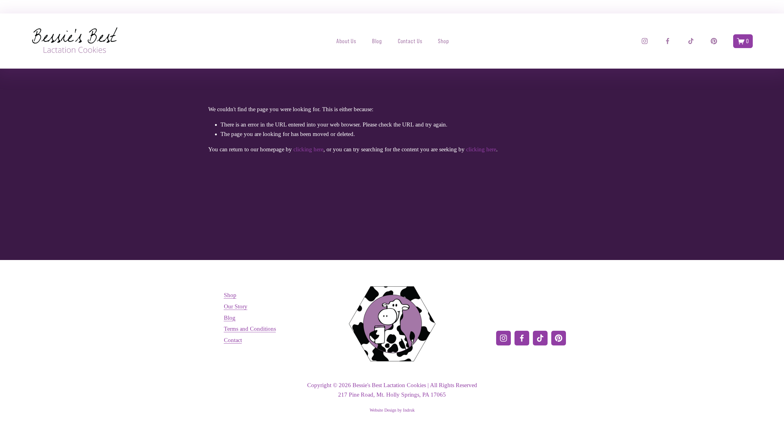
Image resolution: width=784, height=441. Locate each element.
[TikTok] (691, 41)
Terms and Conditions (250, 329)
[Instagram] (644, 41)
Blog (377, 41)
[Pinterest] (714, 41)
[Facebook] (667, 41)
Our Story (235, 306)
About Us (346, 41)
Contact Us (410, 41)
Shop (443, 41)
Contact (233, 340)
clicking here (308, 149)
